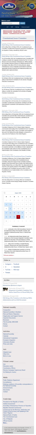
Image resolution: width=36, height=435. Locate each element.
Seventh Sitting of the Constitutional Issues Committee (17, 87)
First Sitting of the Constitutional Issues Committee (16, 177)
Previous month (4, 193)
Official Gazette (7, 421)
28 (22, 217)
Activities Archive (17, 32)
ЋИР (12, 27)
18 (10, 212)
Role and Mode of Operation (11, 314)
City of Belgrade (7, 419)
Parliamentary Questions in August (12, 285)
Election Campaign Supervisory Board (14, 370)
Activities (28, 30)
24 (6, 217)
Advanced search (25, 27)
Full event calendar (8, 255)
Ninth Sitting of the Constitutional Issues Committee (16, 56)
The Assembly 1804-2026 (10, 322)
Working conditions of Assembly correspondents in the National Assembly (17, 385)
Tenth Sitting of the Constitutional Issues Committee (16, 45)
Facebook (16, 264)
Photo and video (8, 344)
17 (6, 212)
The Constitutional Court (10, 417)
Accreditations (7, 382)
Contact (5, 326)
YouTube (7, 269)
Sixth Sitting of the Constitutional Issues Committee (16, 99)
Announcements (8, 388)
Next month (32, 193)
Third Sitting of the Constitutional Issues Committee (16, 140)
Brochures (6, 320)
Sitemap (17, 27)
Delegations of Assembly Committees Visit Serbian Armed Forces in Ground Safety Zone (21, 291)
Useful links (7, 399)
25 (10, 217)
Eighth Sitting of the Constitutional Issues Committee (16, 76)
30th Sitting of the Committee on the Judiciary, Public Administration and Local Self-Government (17, 299)
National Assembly (7, 32)
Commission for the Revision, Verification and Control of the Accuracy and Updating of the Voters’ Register (16, 411)
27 (18, 217)
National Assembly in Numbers (12, 312)
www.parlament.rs (8, 432)
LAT (7, 27)
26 (14, 217)
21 (22, 212)
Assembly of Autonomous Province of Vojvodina (17, 405)
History (5, 324)
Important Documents (9, 318)
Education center (8, 366)
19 (14, 212)
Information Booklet (8, 342)
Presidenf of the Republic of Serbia (13, 402)
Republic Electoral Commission (12, 407)
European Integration (9, 340)
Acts (4, 349)
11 (10, 208)
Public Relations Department (11, 380)
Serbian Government (9, 404)
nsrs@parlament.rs (21, 430)
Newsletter (17, 267)
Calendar (5, 336)
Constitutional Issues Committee (17, 33)
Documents (6, 390)
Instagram (8, 264)
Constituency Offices (9, 368)
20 (18, 212)
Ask (4, 364)
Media (5, 377)
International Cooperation (10, 338)
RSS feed (16, 269)
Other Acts (6, 354)
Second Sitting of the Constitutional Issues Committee (16, 156)
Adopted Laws (7, 352)
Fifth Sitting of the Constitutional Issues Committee (16, 112)
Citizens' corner (8, 361)
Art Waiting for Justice (9, 372)
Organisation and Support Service (13, 316)
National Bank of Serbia (10, 415)
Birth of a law (7, 356)
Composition (6, 310)
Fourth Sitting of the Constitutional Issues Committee (16, 125)
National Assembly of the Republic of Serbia (14, 30)
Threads (7, 272)
